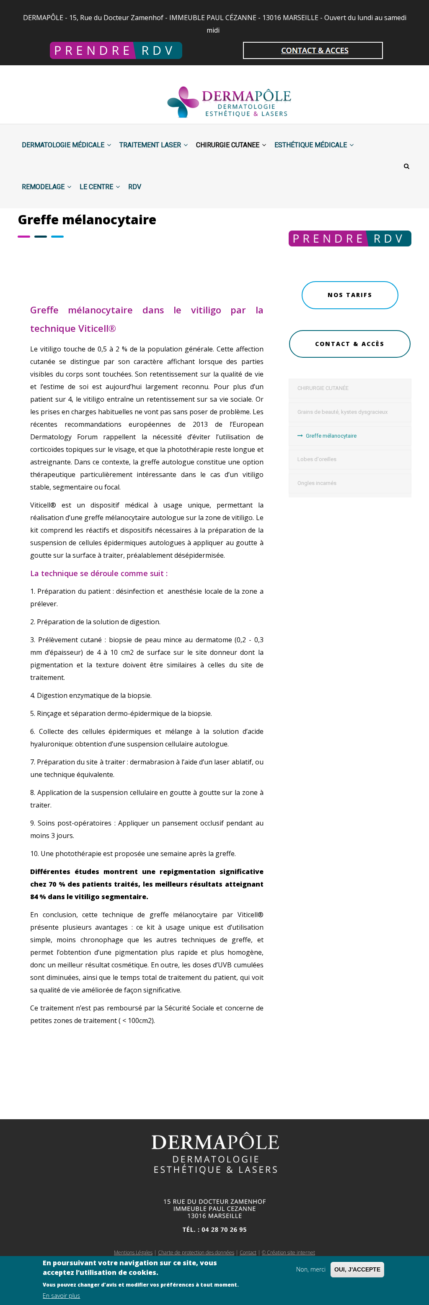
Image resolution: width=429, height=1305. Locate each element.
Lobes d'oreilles (316, 459)
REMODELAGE (44, 187)
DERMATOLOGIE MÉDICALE (64, 145)
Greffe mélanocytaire (331, 436)
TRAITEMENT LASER (151, 145)
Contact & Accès (350, 344)
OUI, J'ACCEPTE (357, 1269)
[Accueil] (206, 94)
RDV (134, 187)
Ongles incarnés (316, 483)
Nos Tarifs (350, 295)
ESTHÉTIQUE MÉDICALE (311, 145)
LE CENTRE (97, 187)
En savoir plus (61, 1296)
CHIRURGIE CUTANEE (228, 145)
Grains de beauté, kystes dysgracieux (342, 412)
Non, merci (311, 1269)
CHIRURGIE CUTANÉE (323, 388)
